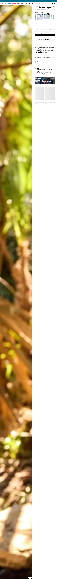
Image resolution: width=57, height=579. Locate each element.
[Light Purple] (46, 18)
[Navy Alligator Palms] (50, 16)
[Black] (42, 14)
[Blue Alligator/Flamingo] (44, 18)
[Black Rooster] (53, 18)
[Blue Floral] (50, 14)
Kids (32, 3)
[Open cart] (54, 3)
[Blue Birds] (41, 20)
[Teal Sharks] (41, 14)
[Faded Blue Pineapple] (39, 14)
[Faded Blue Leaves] (48, 18)
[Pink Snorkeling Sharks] (42, 18)
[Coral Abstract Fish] (51, 18)
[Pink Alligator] (35, 14)
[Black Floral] (48, 16)
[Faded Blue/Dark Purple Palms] (37, 18)
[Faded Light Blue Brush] (37, 16)
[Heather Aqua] (44, 16)
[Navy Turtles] (37, 20)
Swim (22, 3)
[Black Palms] (46, 14)
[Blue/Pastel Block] (53, 14)
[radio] (35, 14)
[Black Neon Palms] (48, 14)
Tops (29, 3)
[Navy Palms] (44, 14)
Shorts (18, 3)
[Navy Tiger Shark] (35, 18)
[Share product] (48, 43)
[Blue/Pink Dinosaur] (35, 20)
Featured (14, 3)
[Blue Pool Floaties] (50, 18)
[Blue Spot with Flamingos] (37, 14)
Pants (26, 3)
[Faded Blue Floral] (41, 16)
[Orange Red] (42, 16)
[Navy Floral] (51, 16)
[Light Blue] (51, 14)
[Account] (52, 3)
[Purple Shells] (39, 20)
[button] (13, 3)
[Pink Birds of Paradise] (39, 18)
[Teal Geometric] (46, 16)
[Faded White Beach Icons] (39, 16)
